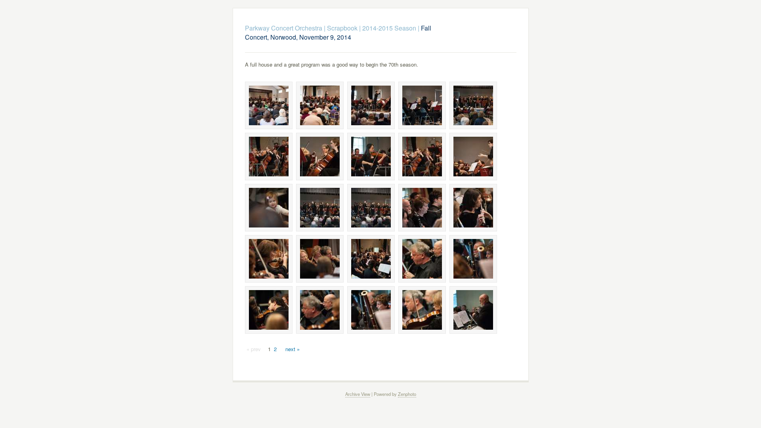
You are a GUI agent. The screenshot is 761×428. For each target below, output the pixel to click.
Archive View (357, 394)
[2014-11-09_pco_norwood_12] (320, 207)
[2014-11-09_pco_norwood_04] (422, 105)
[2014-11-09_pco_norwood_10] (473, 156)
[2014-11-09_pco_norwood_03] (371, 105)
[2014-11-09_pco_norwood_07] (320, 156)
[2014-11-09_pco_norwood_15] (473, 207)
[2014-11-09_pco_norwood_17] (320, 259)
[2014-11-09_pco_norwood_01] (269, 105)
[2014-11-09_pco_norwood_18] (371, 259)
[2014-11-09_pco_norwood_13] (371, 207)
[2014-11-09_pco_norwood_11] (269, 207)
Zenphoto (407, 394)
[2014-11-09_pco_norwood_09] (422, 156)
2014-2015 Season (389, 27)
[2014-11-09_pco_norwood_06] (269, 156)
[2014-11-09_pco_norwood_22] (320, 310)
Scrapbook (342, 27)
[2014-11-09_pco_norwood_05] (473, 105)
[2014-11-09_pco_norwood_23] (371, 310)
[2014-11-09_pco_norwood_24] (422, 310)
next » (292, 349)
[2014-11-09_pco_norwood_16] (269, 259)
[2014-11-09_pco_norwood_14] (422, 207)
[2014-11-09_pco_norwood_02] (320, 105)
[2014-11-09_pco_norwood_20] (473, 259)
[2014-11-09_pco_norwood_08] (371, 156)
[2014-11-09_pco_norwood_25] (473, 310)
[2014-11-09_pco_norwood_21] (269, 310)
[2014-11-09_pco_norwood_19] (422, 259)
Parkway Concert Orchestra (283, 27)
